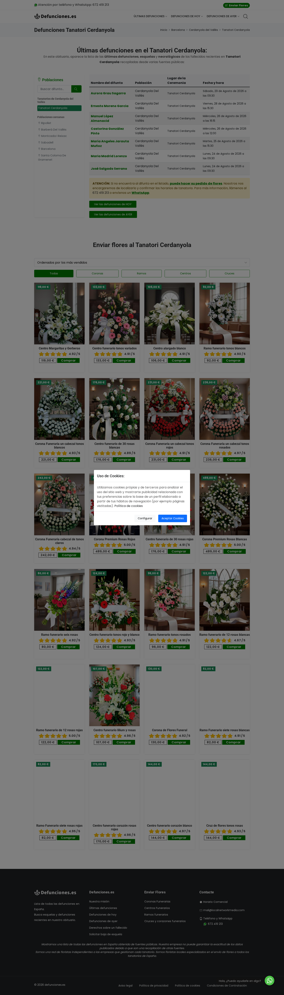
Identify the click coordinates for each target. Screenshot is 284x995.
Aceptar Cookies (173, 518)
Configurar (145, 518)
